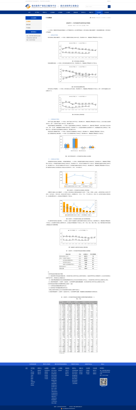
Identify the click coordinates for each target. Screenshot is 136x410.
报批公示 (67, 373)
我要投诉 (94, 373)
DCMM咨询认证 (54, 393)
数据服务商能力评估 (55, 380)
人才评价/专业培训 (54, 401)
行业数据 (28, 21)
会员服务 (52, 12)
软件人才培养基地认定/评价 (56, 388)
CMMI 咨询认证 (54, 391)
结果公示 (39, 373)
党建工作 (91, 12)
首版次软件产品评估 (55, 396)
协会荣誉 (32, 373)
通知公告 (39, 372)
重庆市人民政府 (46, 364)
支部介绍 (81, 370)
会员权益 (46, 377)
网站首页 (98, 17)
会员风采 (46, 375)
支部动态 (81, 372)
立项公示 (67, 370)
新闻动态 (39, 370)
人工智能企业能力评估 (55, 381)
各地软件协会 (88, 364)
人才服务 (68, 12)
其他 (102, 364)
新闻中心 (45, 12)
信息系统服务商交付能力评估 (56, 383)
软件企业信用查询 (75, 380)
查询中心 (83, 12)
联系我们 (32, 385)
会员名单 (46, 373)
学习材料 (81, 373)
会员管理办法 (47, 370)
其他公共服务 (54, 403)
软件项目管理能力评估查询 (77, 377)
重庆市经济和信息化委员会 (61, 364)
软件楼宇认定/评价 (54, 386)
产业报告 (28, 27)
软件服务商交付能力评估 (56, 373)
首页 (29, 12)
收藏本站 (108, 1)
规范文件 (94, 370)
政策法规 (28, 24)
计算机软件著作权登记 (55, 398)
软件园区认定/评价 (54, 385)
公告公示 (94, 372)
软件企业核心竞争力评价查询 (77, 378)
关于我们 (37, 12)
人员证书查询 (74, 383)
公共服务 (60, 12)
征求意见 (67, 372)
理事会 (32, 377)
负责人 (32, 380)
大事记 (32, 375)
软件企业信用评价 (54, 375)
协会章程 (32, 372)
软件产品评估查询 (75, 373)
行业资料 (99, 12)
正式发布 (67, 375)
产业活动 (46, 378)
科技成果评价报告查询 (76, 381)
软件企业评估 (54, 370)
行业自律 (106, 12)
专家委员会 (33, 381)
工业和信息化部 (32, 364)
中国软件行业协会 (75, 364)
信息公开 (32, 383)
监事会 (32, 378)
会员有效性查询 (75, 370)
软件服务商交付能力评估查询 (77, 375)
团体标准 (76, 12)
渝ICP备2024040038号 (61, 406)
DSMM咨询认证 (54, 394)
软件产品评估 (54, 372)
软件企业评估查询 (75, 372)
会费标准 (46, 372)
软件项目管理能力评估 (55, 377)
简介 (31, 370)
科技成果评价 (54, 399)
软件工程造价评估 (54, 378)
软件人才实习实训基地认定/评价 (57, 390)
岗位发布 (60, 370)
